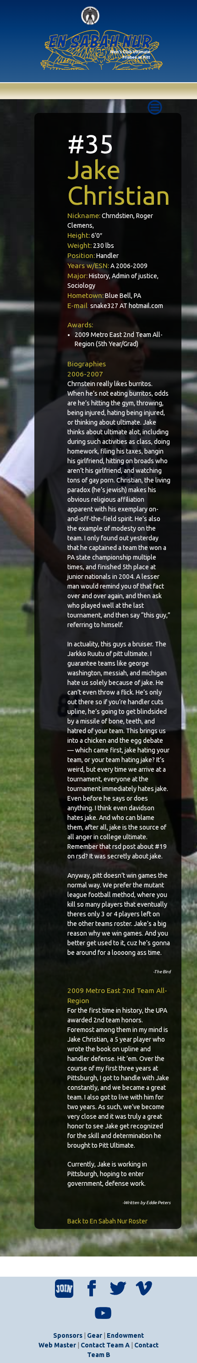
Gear (94, 1335)
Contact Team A (105, 1345)
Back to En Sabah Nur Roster (107, 1221)
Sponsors (67, 1335)
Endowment (125, 1335)
